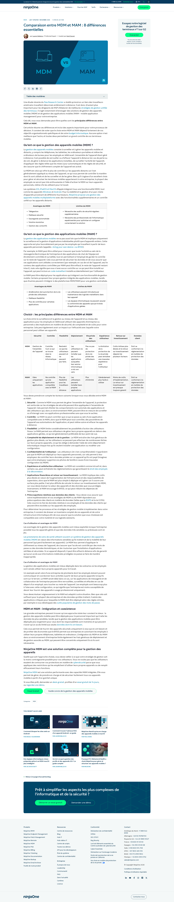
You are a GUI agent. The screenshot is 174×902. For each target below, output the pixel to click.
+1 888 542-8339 (116, 2)
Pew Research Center (53, 102)
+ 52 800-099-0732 (139, 857)
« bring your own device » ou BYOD (67, 247)
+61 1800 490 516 (136, 851)
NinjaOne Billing (29, 850)
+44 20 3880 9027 (142, 839)
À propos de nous (63, 865)
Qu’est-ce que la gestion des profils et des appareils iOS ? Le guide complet (64, 761)
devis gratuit (58, 682)
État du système (63, 853)
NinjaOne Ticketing (30, 853)
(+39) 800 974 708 (136, 848)
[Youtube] (130, 878)
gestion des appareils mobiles (39, 149)
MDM (25, 20)
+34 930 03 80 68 (138, 845)
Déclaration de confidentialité (101, 831)
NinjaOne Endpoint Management (36, 834)
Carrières (60, 881)
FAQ (58, 874)
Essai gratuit (144, 7)
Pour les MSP (82, 7)
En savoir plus (79, 2)
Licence (60, 884)
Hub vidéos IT (62, 840)
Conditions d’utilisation (132, 869)
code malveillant (58, 271)
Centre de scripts (63, 844)
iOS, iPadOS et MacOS (46, 189)
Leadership (61, 868)
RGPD (88, 500)
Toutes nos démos (64, 847)
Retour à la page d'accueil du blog (38, 777)
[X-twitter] (146, 878)
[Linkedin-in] (126, 878)
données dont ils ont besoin (69, 625)
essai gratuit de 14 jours (88, 682)
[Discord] (142, 878)
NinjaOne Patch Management (34, 837)
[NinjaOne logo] (31, 7)
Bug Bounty (95, 840)
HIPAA (93, 834)
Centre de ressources (64, 831)
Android (57, 192)
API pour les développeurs (66, 850)
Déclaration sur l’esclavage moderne (104, 852)
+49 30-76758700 (139, 836)
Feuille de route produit (32, 866)
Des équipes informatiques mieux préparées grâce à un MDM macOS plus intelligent (36, 761)
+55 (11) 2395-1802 (136, 854)
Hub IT (59, 837)
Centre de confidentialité (66, 856)
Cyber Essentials (96, 849)
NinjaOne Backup (30, 859)
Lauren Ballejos (38, 36)
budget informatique (78, 133)
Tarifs (93, 7)
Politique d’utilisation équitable (135, 872)
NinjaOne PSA (29, 847)
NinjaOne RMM (29, 831)
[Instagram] (138, 878)
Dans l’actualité (62, 877)
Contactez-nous (128, 2)
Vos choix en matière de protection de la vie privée (103, 862)
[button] (25, 88)
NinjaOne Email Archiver (32, 863)
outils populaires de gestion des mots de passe (78, 603)
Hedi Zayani (70, 36)
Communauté (62, 871)
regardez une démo (35, 685)
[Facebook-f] (134, 878)
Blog (58, 834)
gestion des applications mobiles (41, 238)
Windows (47, 192)
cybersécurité (79, 662)
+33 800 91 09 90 (136, 842)
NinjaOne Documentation (33, 856)
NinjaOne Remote (30, 840)
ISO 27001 (94, 837)
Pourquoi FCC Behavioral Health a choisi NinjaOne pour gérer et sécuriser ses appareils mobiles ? (94, 761)
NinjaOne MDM (30, 672)
